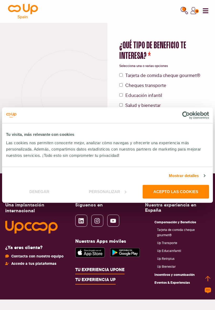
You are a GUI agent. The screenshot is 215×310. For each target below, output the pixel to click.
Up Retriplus (166, 258)
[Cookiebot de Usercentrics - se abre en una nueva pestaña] (186, 115)
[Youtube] (113, 221)
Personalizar (104, 191)
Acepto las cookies (175, 191)
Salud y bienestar (143, 105)
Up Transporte (167, 243)
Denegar (39, 191)
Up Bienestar (166, 266)
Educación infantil (143, 95)
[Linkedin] (81, 221)
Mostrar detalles (184, 175)
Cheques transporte (145, 85)
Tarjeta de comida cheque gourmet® (162, 75)
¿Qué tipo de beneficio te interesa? (152, 50)
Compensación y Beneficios (175, 222)
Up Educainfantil (169, 251)
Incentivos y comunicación (174, 274)
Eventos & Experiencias (172, 282)
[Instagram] (97, 221)
